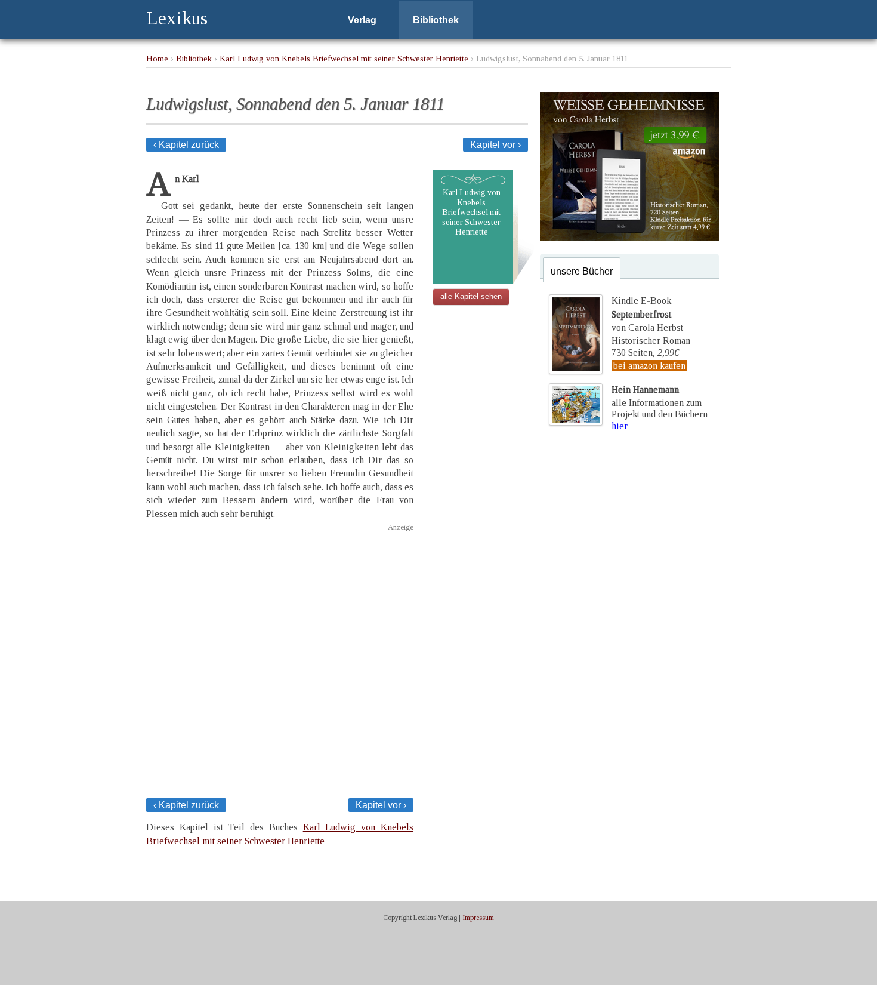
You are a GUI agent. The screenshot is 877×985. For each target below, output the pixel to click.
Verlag (362, 20)
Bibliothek (436, 20)
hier (620, 426)
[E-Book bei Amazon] (629, 238)
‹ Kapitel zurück (186, 145)
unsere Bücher (582, 271)
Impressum (478, 917)
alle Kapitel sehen (471, 296)
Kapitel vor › (495, 145)
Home (157, 58)
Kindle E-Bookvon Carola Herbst (647, 314)
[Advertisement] (279, 649)
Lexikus (177, 18)
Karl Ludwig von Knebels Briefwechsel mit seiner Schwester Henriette (344, 58)
